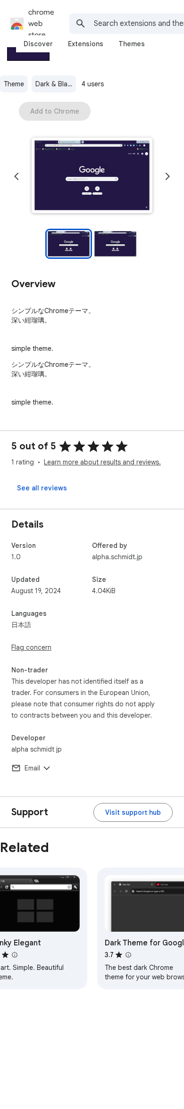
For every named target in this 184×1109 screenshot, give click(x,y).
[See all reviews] (42, 488)
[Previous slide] (16, 176)
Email (32, 768)
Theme (14, 84)
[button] (92, 176)
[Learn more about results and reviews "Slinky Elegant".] (14, 954)
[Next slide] (167, 176)
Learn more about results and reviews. (102, 462)
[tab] (38, 43)
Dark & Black (55, 84)
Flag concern (31, 647)
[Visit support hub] (133, 812)
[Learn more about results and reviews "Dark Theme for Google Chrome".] (128, 954)
